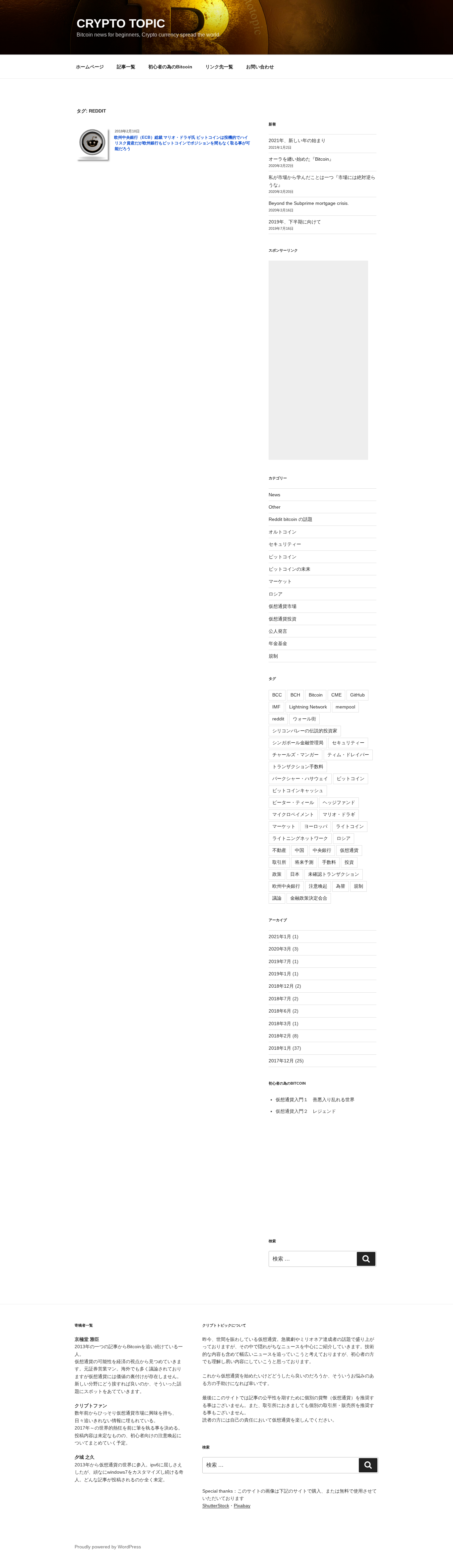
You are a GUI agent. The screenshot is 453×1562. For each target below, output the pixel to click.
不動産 (279, 850)
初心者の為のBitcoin (170, 66)
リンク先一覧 (219, 66)
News (274, 494)
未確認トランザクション (333, 874)
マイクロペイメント (293, 814)
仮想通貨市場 (282, 606)
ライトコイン (350, 826)
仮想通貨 (349, 850)
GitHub (357, 695)
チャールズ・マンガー (295, 754)
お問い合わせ (260, 66)
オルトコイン (282, 531)
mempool (345, 706)
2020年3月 (280, 948)
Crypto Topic (121, 23)
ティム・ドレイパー (348, 754)
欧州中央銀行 (286, 886)
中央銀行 (322, 850)
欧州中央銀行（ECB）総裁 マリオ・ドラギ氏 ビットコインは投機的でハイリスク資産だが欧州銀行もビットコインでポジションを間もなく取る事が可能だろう (182, 143)
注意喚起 (318, 886)
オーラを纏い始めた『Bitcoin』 (301, 159)
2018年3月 (280, 1023)
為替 (340, 886)
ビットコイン (282, 556)
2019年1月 (280, 973)
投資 (349, 862)
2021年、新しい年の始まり (297, 140)
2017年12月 (281, 1060)
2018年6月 (280, 1011)
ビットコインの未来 (289, 569)
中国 (299, 850)
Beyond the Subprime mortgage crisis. (309, 203)
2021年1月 (280, 936)
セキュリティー (285, 544)
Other (275, 507)
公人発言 (278, 631)
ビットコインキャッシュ (297, 790)
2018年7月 (280, 998)
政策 (277, 874)
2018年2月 (280, 1035)
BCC (277, 695)
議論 (277, 898)
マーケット (280, 581)
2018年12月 (281, 986)
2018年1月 (280, 1048)
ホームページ (90, 66)
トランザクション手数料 (297, 766)
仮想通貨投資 (282, 618)
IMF (276, 706)
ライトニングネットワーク (300, 838)
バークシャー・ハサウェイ (300, 778)
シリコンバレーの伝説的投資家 (304, 730)
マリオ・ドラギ (339, 814)
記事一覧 (126, 66)
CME (336, 695)
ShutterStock (215, 1505)
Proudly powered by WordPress (108, 1546)
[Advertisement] (318, 360)
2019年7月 (280, 961)
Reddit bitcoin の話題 (290, 519)
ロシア (276, 594)
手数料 (329, 862)
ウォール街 (304, 718)
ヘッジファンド (339, 802)
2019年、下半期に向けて (295, 221)
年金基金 (278, 643)
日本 (294, 874)
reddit (278, 718)
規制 (273, 656)
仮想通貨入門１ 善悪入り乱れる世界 (315, 1099)
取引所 (279, 862)
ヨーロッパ (315, 826)
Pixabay (242, 1505)
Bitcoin (316, 695)
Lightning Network (308, 706)
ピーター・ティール (293, 802)
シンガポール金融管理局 (297, 742)
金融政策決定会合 (308, 898)
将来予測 (304, 862)
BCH (295, 695)
